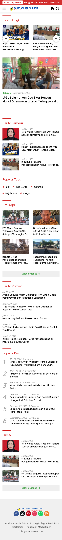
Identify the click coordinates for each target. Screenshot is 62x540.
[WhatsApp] (40, 514)
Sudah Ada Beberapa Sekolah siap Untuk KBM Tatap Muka (32, 410)
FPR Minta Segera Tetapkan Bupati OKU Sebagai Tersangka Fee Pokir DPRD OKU (15, 231)
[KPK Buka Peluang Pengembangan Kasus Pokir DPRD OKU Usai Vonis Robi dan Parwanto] (46, 32)
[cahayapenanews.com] (25, 9)
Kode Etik (21, 523)
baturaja (38, 186)
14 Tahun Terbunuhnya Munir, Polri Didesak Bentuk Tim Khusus (30, 329)
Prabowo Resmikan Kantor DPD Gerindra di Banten (34, 375)
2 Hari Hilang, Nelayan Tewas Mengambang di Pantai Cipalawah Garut (27, 340)
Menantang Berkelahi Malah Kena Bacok (24, 318)
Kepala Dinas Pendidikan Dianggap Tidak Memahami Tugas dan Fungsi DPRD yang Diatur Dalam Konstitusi (15, 259)
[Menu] (4, 9)
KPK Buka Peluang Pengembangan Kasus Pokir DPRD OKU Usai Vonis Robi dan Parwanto (45, 46)
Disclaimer (17, 527)
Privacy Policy (37, 523)
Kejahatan (11, 193)
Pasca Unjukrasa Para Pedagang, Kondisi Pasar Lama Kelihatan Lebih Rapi (45, 259)
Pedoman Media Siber (39, 527)
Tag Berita (21, 186)
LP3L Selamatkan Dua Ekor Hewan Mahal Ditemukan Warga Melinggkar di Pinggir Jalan (29, 101)
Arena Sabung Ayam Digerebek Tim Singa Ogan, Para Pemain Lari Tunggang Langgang (29, 296)
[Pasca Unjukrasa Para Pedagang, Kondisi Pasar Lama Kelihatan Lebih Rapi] (46, 246)
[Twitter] (22, 514)
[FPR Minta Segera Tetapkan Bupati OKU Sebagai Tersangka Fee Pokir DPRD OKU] (15, 217)
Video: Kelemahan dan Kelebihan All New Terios (32, 387)
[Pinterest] (28, 514)
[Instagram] (34, 514)
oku (7, 186)
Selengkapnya (30, 273)
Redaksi (52, 523)
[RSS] (46, 514)
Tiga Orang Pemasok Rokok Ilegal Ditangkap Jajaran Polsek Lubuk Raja (27, 308)
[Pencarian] (58, 9)
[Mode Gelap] (52, 9)
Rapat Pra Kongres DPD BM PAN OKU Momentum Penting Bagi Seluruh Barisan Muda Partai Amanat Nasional (15, 46)
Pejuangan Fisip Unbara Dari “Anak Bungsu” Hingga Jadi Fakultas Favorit (34, 399)
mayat (26, 193)
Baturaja (7, 92)
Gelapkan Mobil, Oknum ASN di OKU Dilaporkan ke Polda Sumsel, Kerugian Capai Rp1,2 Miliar (46, 231)
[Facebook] (16, 514)
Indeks (8, 523)
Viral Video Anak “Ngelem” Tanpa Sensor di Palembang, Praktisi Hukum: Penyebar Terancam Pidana (40, 133)
